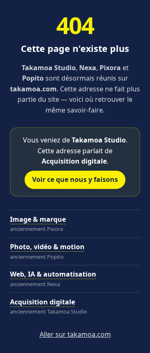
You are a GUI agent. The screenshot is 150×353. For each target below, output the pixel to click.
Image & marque (38, 219)
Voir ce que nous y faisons (75, 179)
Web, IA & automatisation (53, 274)
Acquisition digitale (42, 301)
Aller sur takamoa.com (75, 334)
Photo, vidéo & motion (47, 246)
